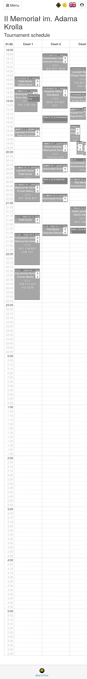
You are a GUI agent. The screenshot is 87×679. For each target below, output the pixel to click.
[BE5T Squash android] (58, 6)
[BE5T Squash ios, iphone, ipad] (65, 6)
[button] (72, 4)
